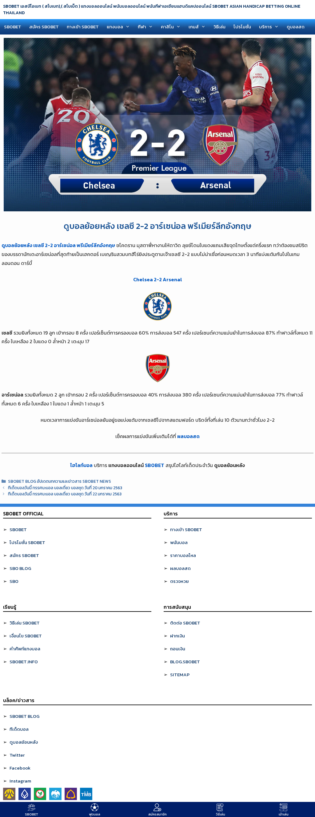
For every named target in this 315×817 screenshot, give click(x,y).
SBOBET (12, 26)
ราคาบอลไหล (183, 555)
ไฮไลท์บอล (81, 465)
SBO (14, 581)
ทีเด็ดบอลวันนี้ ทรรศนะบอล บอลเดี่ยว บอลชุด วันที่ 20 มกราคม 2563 (65, 488)
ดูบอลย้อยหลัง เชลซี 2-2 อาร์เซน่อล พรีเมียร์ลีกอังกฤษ (58, 245)
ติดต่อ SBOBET (185, 622)
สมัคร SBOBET (44, 26)
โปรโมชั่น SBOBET (27, 542)
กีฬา (142, 26)
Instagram (20, 780)
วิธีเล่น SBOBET (25, 622)
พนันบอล (179, 542)
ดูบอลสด (296, 26)
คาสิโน (167, 26)
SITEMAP (179, 674)
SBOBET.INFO (24, 661)
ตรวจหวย (179, 581)
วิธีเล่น (219, 26)
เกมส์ (194, 26)
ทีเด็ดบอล (19, 729)
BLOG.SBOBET (185, 661)
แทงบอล (115, 26)
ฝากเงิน (177, 635)
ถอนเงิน (177, 648)
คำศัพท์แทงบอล (25, 648)
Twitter (17, 754)
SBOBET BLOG (24, 716)
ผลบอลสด (188, 436)
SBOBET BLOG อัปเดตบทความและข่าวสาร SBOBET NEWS (59, 481)
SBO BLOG (20, 568)
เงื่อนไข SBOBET (26, 635)
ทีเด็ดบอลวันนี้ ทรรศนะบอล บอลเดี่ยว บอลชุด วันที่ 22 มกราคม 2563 (65, 494)
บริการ (265, 26)
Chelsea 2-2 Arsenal (157, 279)
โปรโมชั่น (242, 26)
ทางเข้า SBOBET (83, 26)
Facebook (20, 767)
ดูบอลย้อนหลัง (24, 742)
